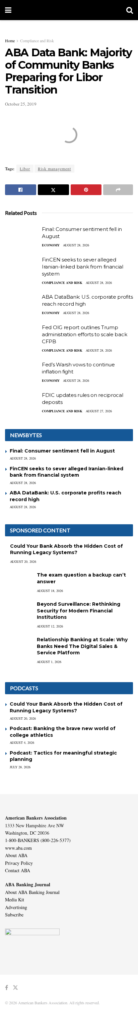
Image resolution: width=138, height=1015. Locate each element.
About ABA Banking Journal (32, 892)
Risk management (54, 168)
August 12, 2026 (50, 626)
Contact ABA (17, 870)
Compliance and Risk (37, 40)
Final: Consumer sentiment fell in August (62, 451)
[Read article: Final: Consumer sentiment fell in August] (22, 238)
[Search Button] (129, 10)
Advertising (16, 907)
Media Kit (14, 899)
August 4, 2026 (22, 742)
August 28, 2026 (76, 245)
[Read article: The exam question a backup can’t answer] (18, 581)
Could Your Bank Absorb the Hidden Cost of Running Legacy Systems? (66, 549)
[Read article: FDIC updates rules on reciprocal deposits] (22, 404)
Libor (25, 168)
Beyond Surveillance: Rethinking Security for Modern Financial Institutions (78, 610)
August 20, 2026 (23, 561)
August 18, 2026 (50, 590)
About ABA (16, 855)
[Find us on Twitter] (15, 988)
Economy (51, 245)
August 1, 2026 (49, 661)
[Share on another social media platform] (118, 189)
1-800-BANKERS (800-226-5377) (38, 840)
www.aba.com (18, 848)
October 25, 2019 (21, 104)
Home (10, 40)
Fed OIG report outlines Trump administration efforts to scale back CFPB (84, 334)
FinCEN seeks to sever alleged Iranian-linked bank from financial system (82, 266)
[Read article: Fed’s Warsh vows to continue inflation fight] (22, 373)
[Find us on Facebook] (6, 988)
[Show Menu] (8, 10)
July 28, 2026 (20, 767)
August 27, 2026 (99, 411)
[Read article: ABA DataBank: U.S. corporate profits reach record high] (22, 305)
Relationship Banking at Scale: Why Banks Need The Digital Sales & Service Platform (82, 646)
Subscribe (14, 914)
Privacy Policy (19, 863)
